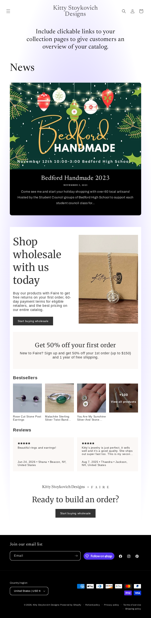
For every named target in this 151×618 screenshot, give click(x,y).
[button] (8, 11)
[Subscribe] (76, 555)
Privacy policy (111, 605)
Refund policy (92, 605)
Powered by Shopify (70, 605)
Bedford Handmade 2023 (75, 178)
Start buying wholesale (33, 321)
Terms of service (132, 605)
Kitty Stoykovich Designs (46, 605)
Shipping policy (133, 609)
